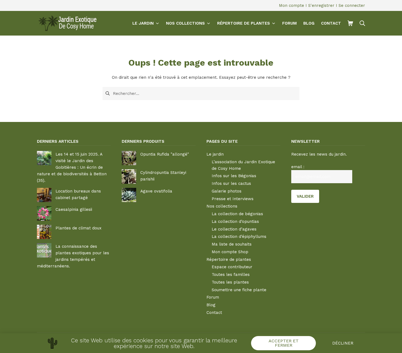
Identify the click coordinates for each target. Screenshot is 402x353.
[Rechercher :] (201, 93)
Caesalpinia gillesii (74, 209)
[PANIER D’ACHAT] (350, 23)
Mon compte (291, 5)
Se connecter (352, 5)
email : (297, 166)
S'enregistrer (321, 5)
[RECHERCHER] (362, 23)
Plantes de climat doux (78, 228)
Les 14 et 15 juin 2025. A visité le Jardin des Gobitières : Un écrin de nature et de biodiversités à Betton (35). (72, 167)
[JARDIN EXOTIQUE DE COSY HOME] (67, 23)
